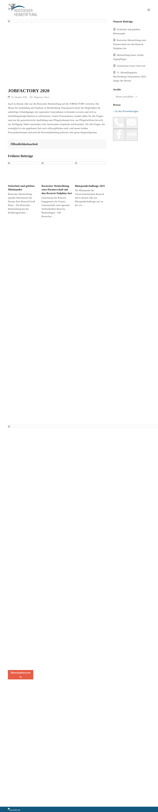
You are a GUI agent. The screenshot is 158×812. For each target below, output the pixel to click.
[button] (148, 10)
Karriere (41, 653)
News (46, 97)
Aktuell (41, 649)
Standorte (42, 627)
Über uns (41, 661)
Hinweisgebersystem (20, 674)
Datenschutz (14, 646)
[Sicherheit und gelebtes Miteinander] (23, 171)
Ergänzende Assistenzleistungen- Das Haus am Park (49, 641)
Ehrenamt (42, 657)
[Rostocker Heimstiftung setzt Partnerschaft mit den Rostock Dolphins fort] (57, 171)
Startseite (42, 623)
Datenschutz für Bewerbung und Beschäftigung (16, 654)
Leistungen (42, 632)
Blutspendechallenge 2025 (90, 185)
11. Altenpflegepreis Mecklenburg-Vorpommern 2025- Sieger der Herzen (130, 76)
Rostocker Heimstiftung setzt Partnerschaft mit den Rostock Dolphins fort (56, 189)
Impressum (13, 663)
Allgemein (38, 97)
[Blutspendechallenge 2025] (90, 171)
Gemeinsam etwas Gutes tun (131, 65)
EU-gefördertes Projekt (48, 667)
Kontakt (41, 671)
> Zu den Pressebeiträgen (125, 111)
